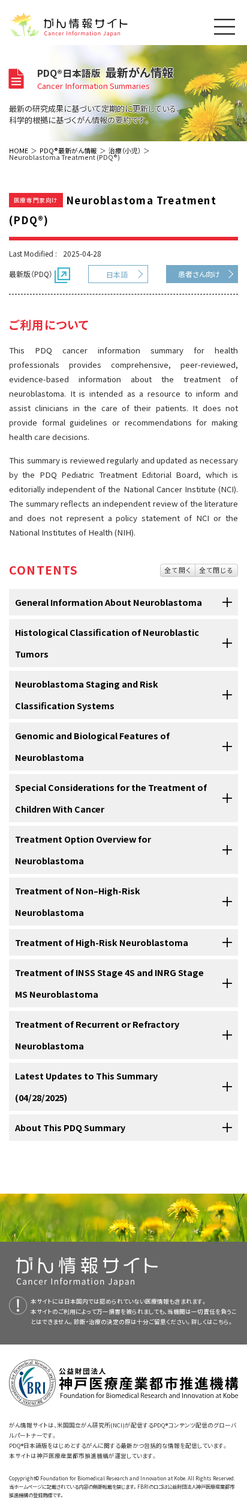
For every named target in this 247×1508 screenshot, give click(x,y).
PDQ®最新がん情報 (68, 150)
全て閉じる (216, 570)
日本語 (117, 274)
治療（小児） (125, 150)
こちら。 (223, 1321)
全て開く (177, 570)
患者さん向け (199, 274)
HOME (18, 150)
